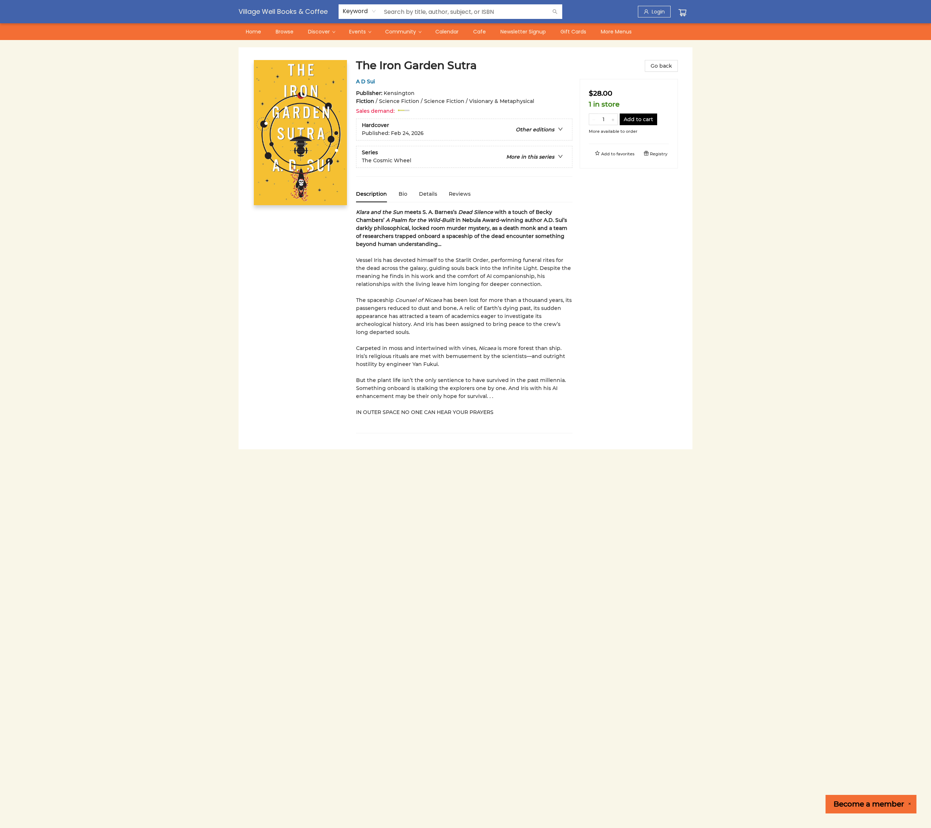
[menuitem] (253, 31)
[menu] (465, 31)
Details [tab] (428, 194)
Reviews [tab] (460, 194)
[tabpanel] (464, 320)
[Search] (555, 11)
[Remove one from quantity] (593, 119)
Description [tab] (371, 194)
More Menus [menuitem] (616, 31)
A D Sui (365, 81)
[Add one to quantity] (613, 119)
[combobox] (359, 11)
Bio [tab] (403, 194)
